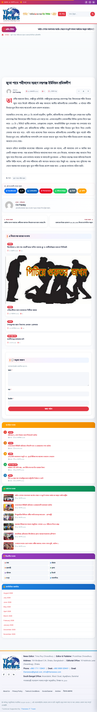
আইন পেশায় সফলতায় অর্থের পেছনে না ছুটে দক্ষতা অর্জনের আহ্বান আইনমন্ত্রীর (55, 29)
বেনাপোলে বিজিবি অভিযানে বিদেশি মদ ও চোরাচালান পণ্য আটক (29, 445)
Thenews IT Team (28, 709)
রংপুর (7, 578)
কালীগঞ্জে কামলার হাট (15, 339)
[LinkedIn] (93, 2)
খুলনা (53, 568)
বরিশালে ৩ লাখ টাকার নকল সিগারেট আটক (22, 435)
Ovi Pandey (17, 92)
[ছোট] (79, 91)
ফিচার (10, 475)
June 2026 (7, 602)
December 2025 (9, 630)
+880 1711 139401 (37, 668)
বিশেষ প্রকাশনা (67, 691)
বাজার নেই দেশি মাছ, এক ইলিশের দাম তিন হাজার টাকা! (26, 467)
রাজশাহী (8, 568)
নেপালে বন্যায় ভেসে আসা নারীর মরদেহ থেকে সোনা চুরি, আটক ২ (36, 543)
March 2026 (8, 616)
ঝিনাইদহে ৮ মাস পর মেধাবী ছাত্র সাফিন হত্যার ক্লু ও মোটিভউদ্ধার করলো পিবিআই (37, 247)
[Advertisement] (48, 55)
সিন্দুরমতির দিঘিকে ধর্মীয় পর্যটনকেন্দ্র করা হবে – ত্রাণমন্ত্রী (33, 514)
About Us (6, 691)
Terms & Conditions (32, 691)
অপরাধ (7, 35)
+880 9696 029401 (61, 668)
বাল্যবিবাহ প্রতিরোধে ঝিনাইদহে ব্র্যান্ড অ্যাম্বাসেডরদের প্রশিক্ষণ (35, 534)
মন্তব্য (10, 370)
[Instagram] (90, 2)
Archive (57, 691)
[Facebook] (86, 2)
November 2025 (9, 634)
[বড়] (88, 91)
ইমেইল (11, 399)
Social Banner (47, 691)
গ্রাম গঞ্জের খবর (12, 336)
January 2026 (8, 625)
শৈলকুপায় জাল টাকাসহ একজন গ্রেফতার (22, 324)
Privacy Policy (17, 691)
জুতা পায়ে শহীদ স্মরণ (19, 178)
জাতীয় (10, 454)
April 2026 (7, 611)
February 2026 (9, 621)
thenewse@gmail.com (32, 672)
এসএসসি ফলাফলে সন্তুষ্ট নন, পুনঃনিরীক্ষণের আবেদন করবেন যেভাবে (31, 456)
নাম (9, 390)
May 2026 (7, 607)
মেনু (63, 14)
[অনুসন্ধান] (92, 14)
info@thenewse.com (52, 672)
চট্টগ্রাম (53, 563)
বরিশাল (8, 573)
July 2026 (7, 598)
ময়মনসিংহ (55, 578)
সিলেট (53, 573)
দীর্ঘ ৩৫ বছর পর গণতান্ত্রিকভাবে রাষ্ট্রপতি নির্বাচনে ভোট (25, 478)
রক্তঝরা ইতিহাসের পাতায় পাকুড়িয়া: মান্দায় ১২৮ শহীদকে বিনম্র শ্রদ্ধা (37, 524)
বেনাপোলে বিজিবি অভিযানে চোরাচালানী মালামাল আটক (33, 505)
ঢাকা (7, 563)
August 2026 (8, 593)
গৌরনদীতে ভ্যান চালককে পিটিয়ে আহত (22, 310)
